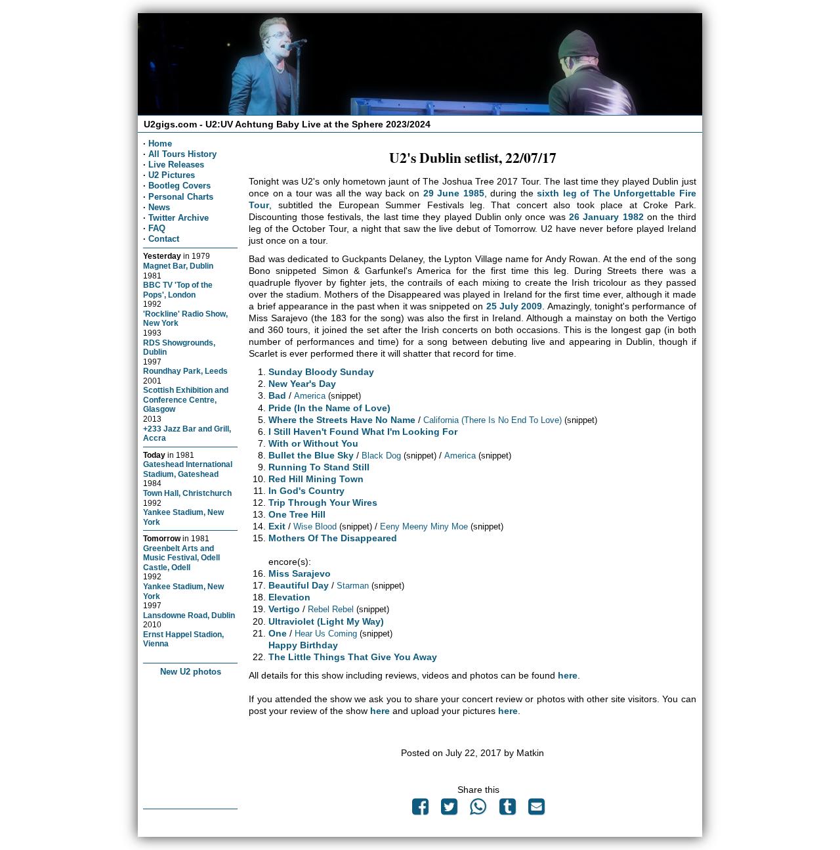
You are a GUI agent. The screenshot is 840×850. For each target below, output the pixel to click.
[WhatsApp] (478, 810)
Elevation (289, 597)
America (310, 396)
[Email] (536, 810)
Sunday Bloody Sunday (321, 372)
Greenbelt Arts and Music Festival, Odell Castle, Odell (181, 557)
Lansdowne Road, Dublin (189, 615)
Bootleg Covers (179, 185)
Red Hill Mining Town (316, 479)
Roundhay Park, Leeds (185, 371)
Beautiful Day (298, 585)
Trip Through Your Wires (322, 502)
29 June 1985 (453, 193)
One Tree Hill (297, 514)
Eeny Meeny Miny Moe (424, 526)
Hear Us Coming (326, 633)
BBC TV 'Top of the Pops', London (178, 289)
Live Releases (176, 164)
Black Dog (381, 455)
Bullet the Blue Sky (311, 455)
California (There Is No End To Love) (492, 420)
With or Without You (313, 443)
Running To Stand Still (318, 467)
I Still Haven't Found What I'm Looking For (362, 431)
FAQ (156, 228)
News (159, 207)
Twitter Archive (178, 218)
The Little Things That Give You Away (352, 657)
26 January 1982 (606, 217)
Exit (276, 526)
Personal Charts (180, 197)
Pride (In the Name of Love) (329, 408)
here (568, 675)
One (277, 633)
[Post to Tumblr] (507, 810)
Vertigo (284, 609)
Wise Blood (315, 526)
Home (160, 143)
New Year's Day (302, 383)
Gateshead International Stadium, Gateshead (187, 469)
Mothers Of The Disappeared (332, 538)
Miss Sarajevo (299, 573)
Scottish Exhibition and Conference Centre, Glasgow (185, 399)
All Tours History (182, 154)
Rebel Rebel (331, 609)
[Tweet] (449, 810)
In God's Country (306, 490)
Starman (353, 586)
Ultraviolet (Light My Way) (326, 621)
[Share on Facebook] (420, 810)
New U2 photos (190, 672)
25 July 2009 (514, 306)
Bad (277, 395)
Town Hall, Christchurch (187, 493)
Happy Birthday (303, 645)
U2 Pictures (171, 175)
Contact (163, 239)
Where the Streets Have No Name (341, 419)
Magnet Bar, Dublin (178, 265)
